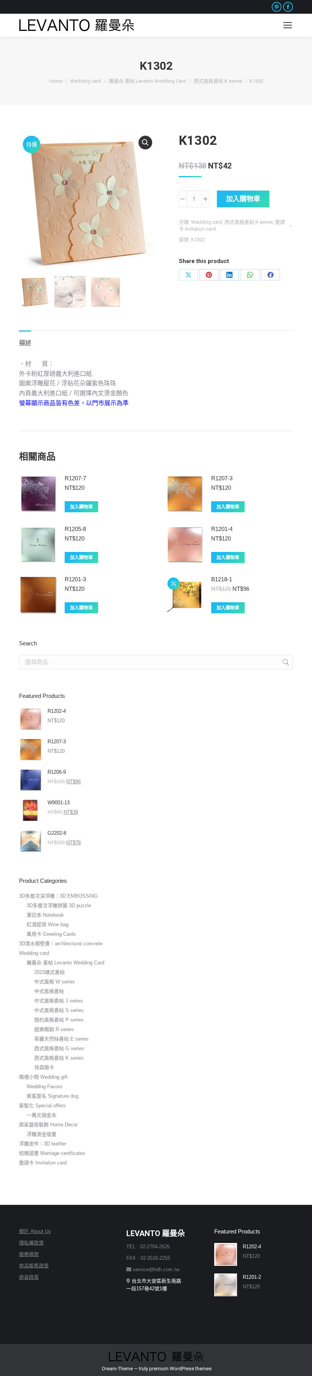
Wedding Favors (44, 1086)
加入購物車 (243, 199)
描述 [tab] (25, 342)
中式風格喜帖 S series (59, 1010)
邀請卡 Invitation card (43, 1163)
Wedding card (206, 222)
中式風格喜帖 (49, 991)
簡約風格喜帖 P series (59, 1020)
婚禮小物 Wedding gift (43, 1077)
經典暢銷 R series (54, 1029)
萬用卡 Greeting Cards (51, 934)
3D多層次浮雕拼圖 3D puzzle (59, 905)
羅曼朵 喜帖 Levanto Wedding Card (65, 962)
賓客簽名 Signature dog (52, 1096)
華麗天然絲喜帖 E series (61, 1039)
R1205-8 (75, 529)
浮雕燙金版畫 (41, 1134)
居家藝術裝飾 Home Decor (48, 1124)
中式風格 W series (54, 982)
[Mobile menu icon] (287, 25)
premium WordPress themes (180, 1368)
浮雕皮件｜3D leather (42, 1144)
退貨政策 (29, 1277)
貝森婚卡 (44, 1067)
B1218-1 (221, 579)
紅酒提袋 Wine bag (47, 924)
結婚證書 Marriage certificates (52, 1153)
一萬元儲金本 (41, 1115)
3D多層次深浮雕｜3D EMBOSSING (58, 896)
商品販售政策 (34, 1266)
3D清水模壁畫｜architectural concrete (60, 943)
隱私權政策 (31, 1243)
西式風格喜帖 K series (248, 222)
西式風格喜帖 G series (59, 1048)
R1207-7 (75, 478)
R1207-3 (221, 478)
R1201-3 (75, 579)
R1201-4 (221, 529)
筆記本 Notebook (45, 915)
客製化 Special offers (42, 1105)
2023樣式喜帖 (49, 972)
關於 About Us (35, 1231)
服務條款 (29, 1254)
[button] (145, 142)
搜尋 (285, 662)
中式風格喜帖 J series (58, 1001)
